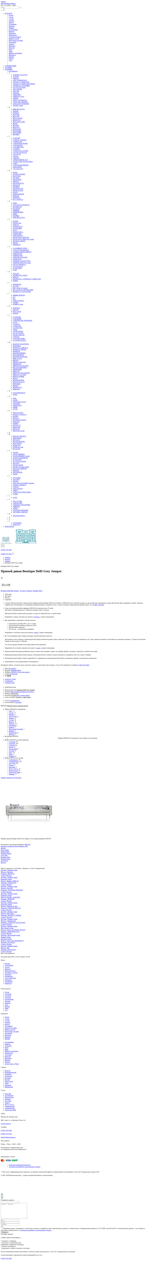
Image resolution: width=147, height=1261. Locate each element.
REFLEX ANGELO (19, 436)
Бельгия (7, 1070)
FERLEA (16, 225)
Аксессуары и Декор (12, 1064)
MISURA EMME (18, 376)
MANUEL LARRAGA (20, 347)
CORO (15, 163)
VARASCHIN (17, 503)
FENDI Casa (17, 223)
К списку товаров (26, 591)
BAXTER (16, 114)
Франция (8, 1085)
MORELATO (17, 387)
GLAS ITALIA (18, 266)
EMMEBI (16, 210)
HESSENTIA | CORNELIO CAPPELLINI (27, 279)
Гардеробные (13, 30)
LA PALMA (17, 317)
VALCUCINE (17, 501)
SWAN (15, 474)
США (7, 1083)
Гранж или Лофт (10, 1110)
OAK (14, 398)
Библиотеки (13, 35)
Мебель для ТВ (14, 39)
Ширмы (11, 57)
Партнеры (8, 980)
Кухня (7, 992)
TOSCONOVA (18, 488)
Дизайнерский (10, 1108)
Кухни (11, 15)
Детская (7, 1001)
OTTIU (15, 409)
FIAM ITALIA (17, 226)
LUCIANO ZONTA (19, 340)
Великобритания (10, 1072)
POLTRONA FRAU (19, 420)
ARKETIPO (17, 95)
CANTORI (16, 138)
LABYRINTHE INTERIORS (22, 320)
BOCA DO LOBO (19, 122)
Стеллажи (8, 1055)
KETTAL (16, 310)
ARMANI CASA (18, 96)
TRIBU (15, 490)
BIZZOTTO (17, 120)
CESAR (15, 156)
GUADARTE (17, 268)
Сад (6, 1010)
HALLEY (16, 273)
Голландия (13, 674)
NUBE (15, 394)
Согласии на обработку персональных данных (36, 1230)
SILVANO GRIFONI (20, 469)
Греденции (12, 42)
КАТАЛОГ (8, 13)
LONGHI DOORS (19, 338)
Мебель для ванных (15, 53)
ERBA (15, 214)
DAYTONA (17, 176)
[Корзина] (4, 10)
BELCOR (16, 116)
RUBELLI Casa (18, 447)
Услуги (7, 967)
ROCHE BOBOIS (19, 441)
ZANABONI (17, 523)
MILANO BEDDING (20, 367)
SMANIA (16, 470)
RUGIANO (16, 449)
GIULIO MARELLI (19, 264)
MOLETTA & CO (19, 382)
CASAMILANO (18, 147)
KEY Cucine (17, 311)
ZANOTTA (16, 525)
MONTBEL (17, 384)
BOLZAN (16, 127)
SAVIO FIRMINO (19, 454)
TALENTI (16, 479)
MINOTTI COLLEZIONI (21, 373)
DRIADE (16, 196)
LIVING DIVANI (18, 335)
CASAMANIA (18, 145)
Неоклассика (9, 1097)
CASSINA (16, 149)
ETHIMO (16, 216)
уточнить (36, 617)
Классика (8, 1094)
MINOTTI (16, 371)
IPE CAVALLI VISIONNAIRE (23, 290)
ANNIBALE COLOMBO (21, 86)
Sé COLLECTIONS (19, 461)
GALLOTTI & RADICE (21, 250)
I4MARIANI (17, 284)
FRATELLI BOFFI (19, 241)
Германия (8, 1074)
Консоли (12, 48)
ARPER (15, 98)
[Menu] (1, 10)
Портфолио (9, 976)
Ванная (7, 1006)
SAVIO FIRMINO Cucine (21, 456)
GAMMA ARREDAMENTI (22, 252)
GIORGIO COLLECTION (21, 261)
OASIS (15, 400)
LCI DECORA (18, 328)
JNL (14, 299)
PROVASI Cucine (18, 431)
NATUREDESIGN (19, 393)
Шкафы (11, 28)
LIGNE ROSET (18, 331)
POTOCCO (16, 425)
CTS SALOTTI (18, 169)
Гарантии (8, 974)
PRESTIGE (16, 427)
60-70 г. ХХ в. (9, 1104)
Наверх (3, 2)
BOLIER (16, 125)
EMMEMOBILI (18, 212)
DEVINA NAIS (18, 189)
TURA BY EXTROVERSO (22, 492)
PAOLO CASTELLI (19, 414)
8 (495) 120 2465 (6, 550)
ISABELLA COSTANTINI (22, 291)
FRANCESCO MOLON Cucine (23, 239)
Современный (14, 700)
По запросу (12, 668)
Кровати (12, 26)
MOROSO (16, 389)
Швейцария (9, 1087)
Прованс (8, 1099)
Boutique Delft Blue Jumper (10, 591)
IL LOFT (16, 286)
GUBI (15, 270)
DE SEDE (16, 178)
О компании (9, 965)
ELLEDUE (16, 208)
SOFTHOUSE (17, 472)
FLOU (15, 230)
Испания (8, 1078)
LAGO (15, 322)
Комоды (11, 31)
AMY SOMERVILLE (20, 80)
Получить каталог (24, 672)
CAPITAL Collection (19, 140)
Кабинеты (12, 33)
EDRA (15, 203)
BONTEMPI (17, 131)
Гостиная (18, 702)
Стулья (11, 19)
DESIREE (16, 187)
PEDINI (15, 416)
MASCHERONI (18, 355)
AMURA (16, 78)
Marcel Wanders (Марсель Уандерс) (22, 692)
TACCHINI (16, 478)
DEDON (16, 181)
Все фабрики (13, 71)
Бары (10, 49)
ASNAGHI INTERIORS (21, 104)
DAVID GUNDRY (19, 174)
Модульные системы (16, 40)
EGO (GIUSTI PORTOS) (21, 205)
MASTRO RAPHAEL (20, 357)
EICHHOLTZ (17, 207)
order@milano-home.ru (8, 3)
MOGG (15, 378)
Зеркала (11, 44)
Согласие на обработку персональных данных (24, 1167)
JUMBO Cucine (18, 304)
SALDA (15, 452)
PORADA (16, 422)
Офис (7, 1008)
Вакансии (8, 983)
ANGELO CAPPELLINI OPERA (24, 84)
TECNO (15, 481)
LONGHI (16, 337)
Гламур (7, 1103)
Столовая (8, 994)
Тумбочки (8, 1046)
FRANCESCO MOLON (21, 237)
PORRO (15, 423)
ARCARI (16, 91)
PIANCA (16, 418)
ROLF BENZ (17, 443)
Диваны (11, 20)
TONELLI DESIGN (19, 485)
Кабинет (8, 1003)
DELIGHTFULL (18, 183)
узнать (36, 632)
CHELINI (16, 158)
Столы (11, 17)
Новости (8, 969)
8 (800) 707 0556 (6, 1134)
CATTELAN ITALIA (20, 152)
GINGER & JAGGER (20, 257)
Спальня (8, 997)
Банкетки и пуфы (11, 1028)
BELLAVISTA (18, 118)
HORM (15, 281)
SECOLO (16, 463)
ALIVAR (16, 76)
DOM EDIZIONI (18, 194)
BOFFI (15, 123)
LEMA (15, 329)
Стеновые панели (15, 37)
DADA (15, 172)
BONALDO (17, 129)
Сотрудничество (10, 978)
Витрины (12, 46)
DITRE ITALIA (18, 190)
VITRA (15, 508)
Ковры (11, 58)
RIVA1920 (16, 440)
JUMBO (15, 302)
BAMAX (16, 113)
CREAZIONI (17, 167)
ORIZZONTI (17, 405)
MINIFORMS (17, 369)
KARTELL (16, 308)
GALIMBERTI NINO (20, 248)
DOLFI (15, 192)
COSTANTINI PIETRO (21, 165)
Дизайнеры (8, 981)
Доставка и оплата (11, 972)
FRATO (15, 243)
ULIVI (15, 497)
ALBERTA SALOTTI (20, 75)
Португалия (9, 1081)
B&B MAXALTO (19, 109)
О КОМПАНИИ (10, 66)
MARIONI (16, 351)
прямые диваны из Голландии (11, 778)
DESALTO (16, 185)
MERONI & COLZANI (20, 366)
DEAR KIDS (17, 179)
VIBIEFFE (16, 506)
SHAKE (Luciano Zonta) (21, 467)
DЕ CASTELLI (18, 199)
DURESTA (16, 198)
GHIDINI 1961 (18, 255)
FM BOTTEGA (18, 232)
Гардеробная (9, 999)
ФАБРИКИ (8, 69)
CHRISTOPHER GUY (20, 160)
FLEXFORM (17, 228)
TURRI (15, 494)
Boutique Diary (38, 591)
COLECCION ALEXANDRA (23, 161)
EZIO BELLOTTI (19, 217)
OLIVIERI (16, 404)
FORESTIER (17, 234)
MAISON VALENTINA (21, 344)
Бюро (10, 51)
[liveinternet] (5, 1154)
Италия (7, 1080)
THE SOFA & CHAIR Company (23, 483)
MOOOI (15, 385)
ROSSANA (16, 445)
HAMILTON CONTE (20, 275)
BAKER (15, 111)
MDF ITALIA (17, 358)
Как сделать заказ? (23, 695)
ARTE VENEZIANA (20, 100)
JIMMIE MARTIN (19, 295)
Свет (10, 60)
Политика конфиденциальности (20, 1165)
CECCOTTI (17, 154)
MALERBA (17, 346)
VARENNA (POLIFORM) (21, 505)
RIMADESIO (17, 438)
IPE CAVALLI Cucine (20, 288)
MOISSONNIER (18, 380)
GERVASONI (17, 254)
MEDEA (16, 360)
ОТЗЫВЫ (8, 67)
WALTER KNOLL (19, 516)
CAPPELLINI (17, 142)
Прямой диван (16, 670)
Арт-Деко (8, 1101)
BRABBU (16, 134)
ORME (15, 407)
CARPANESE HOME (20, 143)
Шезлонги (12, 55)
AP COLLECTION (19, 87)
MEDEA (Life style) (19, 362)
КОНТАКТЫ (9, 526)
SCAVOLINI (17, 460)
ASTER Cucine (18, 105)
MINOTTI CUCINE (19, 375)
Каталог (7, 963)
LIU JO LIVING (18, 333)
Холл (6, 1005)
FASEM (15, 221)
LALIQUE (16, 324)
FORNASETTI (18, 235)
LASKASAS (17, 326)
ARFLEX (16, 93)
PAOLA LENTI (18, 413)
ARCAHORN (17, 89)
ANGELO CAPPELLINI (21, 82)
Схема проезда (6, 1123)
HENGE (15, 277)
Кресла (11, 22)
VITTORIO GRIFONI (20, 512)
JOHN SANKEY (18, 301)
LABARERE (17, 319)
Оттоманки (12, 24)
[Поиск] (20, 7)
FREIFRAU (17, 245)
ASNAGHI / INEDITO (20, 102)
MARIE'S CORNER (19, 349)
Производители (10, 971)
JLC (14, 297)
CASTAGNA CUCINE (20, 151)
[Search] (3, 545)
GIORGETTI (17, 259)
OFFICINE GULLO (19, 402)
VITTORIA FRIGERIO (20, 510)
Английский (9, 1095)
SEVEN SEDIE (18, 465)
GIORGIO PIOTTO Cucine (22, 263)
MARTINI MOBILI (19, 353)
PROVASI (16, 429)
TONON (16, 487)
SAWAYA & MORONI (20, 458)
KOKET (15, 313)
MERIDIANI (17, 364)
